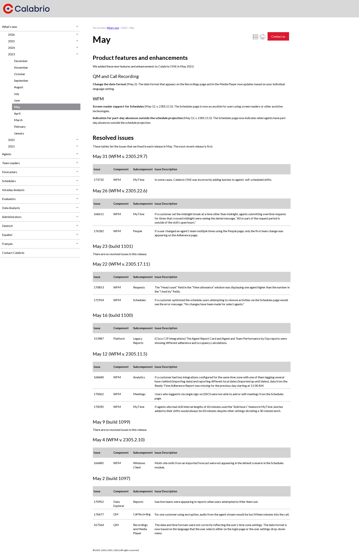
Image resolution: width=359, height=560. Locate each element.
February (20, 126)
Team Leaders (11, 163)
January (19, 133)
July (16, 94)
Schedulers (9, 181)
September (21, 80)
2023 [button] (11, 54)
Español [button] (7, 234)
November (21, 67)
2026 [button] (11, 34)
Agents (6, 154)
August (18, 87)
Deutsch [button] (7, 225)
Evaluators (9, 199)
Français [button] (7, 243)
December (21, 61)
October (19, 74)
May (17, 107)
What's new (9, 26)
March (18, 120)
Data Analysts (11, 208)
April (17, 113)
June (17, 100)
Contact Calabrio (13, 252)
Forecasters (9, 172)
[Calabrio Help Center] (26, 9)
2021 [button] (11, 146)
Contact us (278, 36)
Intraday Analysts (13, 190)
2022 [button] (11, 139)
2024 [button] (11, 47)
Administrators (12, 217)
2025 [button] (11, 41)
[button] (77, 26)
